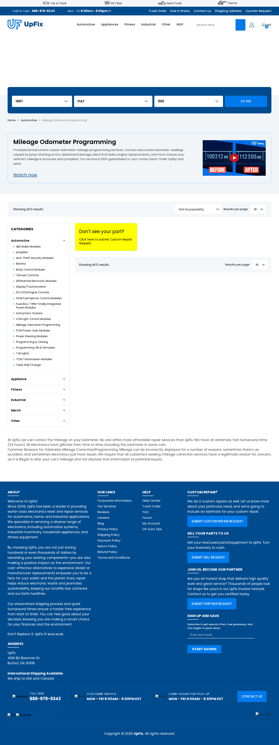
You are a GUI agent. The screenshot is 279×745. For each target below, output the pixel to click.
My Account (151, 523)
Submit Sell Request (208, 557)
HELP (180, 25)
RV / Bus (116, 3)
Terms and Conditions (113, 557)
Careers (103, 518)
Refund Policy (107, 552)
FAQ (145, 512)
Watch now (25, 175)
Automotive (86, 25)
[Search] (240, 25)
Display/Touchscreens (31, 287)
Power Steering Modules (32, 336)
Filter (246, 101)
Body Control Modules (30, 269)
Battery (21, 264)
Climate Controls (27, 275)
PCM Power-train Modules (33, 330)
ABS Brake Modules (28, 246)
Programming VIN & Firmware (35, 348)
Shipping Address (228, 11)
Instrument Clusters (29, 313)
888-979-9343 (43, 11)
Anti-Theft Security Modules (35, 258)
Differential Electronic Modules (36, 281)
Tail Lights (22, 353)
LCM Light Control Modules (33, 319)
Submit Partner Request (212, 603)
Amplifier (22, 252)
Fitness (129, 25)
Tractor (232, 3)
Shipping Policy (108, 535)
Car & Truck (58, 3)
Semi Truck (174, 3)
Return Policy (107, 546)
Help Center (151, 500)
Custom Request (258, 11)
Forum (147, 518)
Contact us (202, 11)
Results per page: (236, 209)
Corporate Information (114, 500)
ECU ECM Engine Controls (32, 292)
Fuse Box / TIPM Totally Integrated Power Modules (38, 305)
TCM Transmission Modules (34, 359)
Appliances (109, 25)
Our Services (106, 506)
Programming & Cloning (32, 342)
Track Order (157, 11)
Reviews (103, 512)
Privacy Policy (107, 529)
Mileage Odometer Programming (38, 325)
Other (166, 25)
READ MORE (56, 634)
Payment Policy (109, 540)
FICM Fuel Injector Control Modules (39, 298)
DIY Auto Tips (152, 529)
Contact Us (252, 696)
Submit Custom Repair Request (217, 521)
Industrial (148, 25)
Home (12, 120)
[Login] (251, 24)
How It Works (180, 11)
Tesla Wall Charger (28, 365)
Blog (100, 523)
